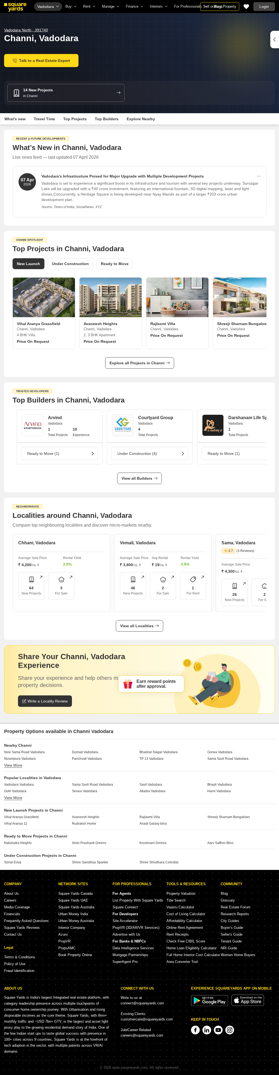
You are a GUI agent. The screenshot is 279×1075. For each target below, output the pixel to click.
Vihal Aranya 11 (15, 823)
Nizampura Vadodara (20, 759)
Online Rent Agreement (184, 928)
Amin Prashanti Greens (89, 843)
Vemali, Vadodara (138, 542)
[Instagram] (229, 1030)
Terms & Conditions (19, 957)
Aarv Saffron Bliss (220, 843)
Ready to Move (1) (43, 453)
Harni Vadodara (219, 791)
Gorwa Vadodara (219, 752)
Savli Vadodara (151, 784)
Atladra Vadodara (152, 791)
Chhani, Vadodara (36, 542)
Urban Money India (73, 914)
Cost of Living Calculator (185, 914)
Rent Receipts (177, 934)
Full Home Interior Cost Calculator (193, 955)
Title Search (176, 900)
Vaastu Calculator (180, 907)
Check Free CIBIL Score (185, 941)
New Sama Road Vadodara (24, 752)
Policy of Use (14, 964)
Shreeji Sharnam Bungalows (228, 817)
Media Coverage (17, 907)
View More (13, 765)
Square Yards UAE (73, 900)
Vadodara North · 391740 (26, 30)
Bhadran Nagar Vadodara (159, 752)
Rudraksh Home (84, 823)
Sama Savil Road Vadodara (227, 759)
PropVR (64, 941)
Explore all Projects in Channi (137, 363)
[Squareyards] (15, 7)
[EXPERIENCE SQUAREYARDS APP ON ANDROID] (210, 1005)
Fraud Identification (19, 971)
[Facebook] (195, 1030)
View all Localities (137, 626)
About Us (11, 893)
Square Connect (125, 907)
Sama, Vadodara (238, 542)
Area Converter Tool (182, 962)
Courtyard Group (155, 417)
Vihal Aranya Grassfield (21, 817)
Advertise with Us (126, 934)
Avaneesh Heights (85, 817)
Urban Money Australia (76, 921)
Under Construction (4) (137, 453)
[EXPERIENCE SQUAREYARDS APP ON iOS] (247, 1005)
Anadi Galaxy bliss (153, 823)
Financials (12, 914)
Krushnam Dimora (153, 843)
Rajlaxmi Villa (150, 817)
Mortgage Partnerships (130, 955)
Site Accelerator (125, 921)
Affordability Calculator (184, 921)
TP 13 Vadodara (151, 759)
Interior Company (71, 928)
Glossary (228, 900)
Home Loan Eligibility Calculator (191, 948)
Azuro (63, 934)
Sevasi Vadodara (84, 791)
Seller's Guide (231, 934)
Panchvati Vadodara (87, 759)
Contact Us (13, 934)
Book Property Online (75, 955)
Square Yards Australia (76, 907)
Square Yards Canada (75, 893)
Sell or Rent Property (219, 6)
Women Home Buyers (238, 955)
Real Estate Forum (235, 907)
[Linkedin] (206, 1030)
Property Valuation (180, 893)
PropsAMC (66, 948)
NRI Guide (229, 948)
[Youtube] (218, 1030)
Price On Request (33, 341)
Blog (224, 893)
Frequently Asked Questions (26, 921)
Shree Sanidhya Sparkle (90, 862)
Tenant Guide (231, 941)
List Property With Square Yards (138, 900)
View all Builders (137, 478)
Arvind (55, 417)
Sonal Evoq (12, 862)
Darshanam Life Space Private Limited (253, 417)
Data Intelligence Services (133, 948)
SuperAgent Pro (125, 962)
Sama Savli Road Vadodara (92, 784)
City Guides (230, 921)
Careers (10, 900)
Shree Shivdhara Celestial (159, 862)
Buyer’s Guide (232, 928)
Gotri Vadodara (15, 791)
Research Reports (235, 914)
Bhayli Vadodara (219, 784)
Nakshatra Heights (18, 843)
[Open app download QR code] (274, 39)
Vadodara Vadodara (19, 784)
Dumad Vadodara (85, 752)
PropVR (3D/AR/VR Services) (136, 928)
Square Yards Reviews (22, 928)
